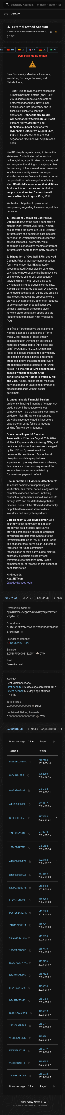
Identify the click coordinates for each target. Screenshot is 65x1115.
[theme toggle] (60, 14)
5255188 (43, 846)
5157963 (43, 911)
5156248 (43, 1074)
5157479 (43, 948)
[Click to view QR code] (51, 31)
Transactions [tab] (14, 729)
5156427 (43, 1011)
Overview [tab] (11, 598)
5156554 (43, 999)
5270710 (43, 832)
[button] (42, 751)
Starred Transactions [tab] (42, 729)
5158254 (43, 898)
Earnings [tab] (43, 598)
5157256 (43, 961)
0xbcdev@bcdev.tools (19, 582)
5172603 (43, 873)
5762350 (43, 773)
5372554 (43, 816)
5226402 (43, 859)
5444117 (43, 803)
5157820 (43, 936)
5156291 (43, 1036)
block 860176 (49, 687)
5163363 (43, 886)
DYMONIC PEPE (19, 643)
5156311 (43, 1024)
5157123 (43, 974)
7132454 (43, 760)
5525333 (43, 789)
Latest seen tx (15, 691)
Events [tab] (27, 598)
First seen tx (14, 687)
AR (53, 49)
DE (42, 49)
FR (32, 49)
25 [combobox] (29, 741)
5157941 (43, 923)
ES (21, 49)
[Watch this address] (56, 31)
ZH (10, 49)
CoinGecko (28, 1105)
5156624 (43, 986)
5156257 (43, 1061)
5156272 (43, 1049)
